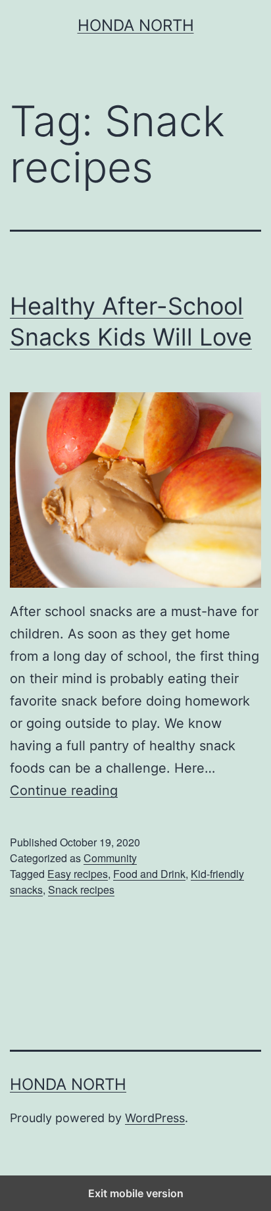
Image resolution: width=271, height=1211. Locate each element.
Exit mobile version (136, 1193)
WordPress (155, 1118)
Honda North (136, 25)
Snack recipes (81, 889)
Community (110, 857)
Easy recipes (77, 873)
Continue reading (64, 790)
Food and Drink (149, 873)
